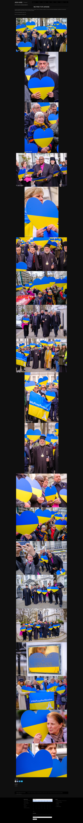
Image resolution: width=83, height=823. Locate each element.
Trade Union (62, 2)
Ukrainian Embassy (54, 792)
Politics (53, 2)
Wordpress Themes (58, 800)
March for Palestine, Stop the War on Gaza (27, 801)
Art (66, 2)
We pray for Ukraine (60, 792)
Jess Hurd (18, 2)
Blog (49, 2)
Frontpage (29, 792)
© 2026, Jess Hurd (58, 806)
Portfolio (39, 2)
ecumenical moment (44, 792)
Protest (57, 2)
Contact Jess (44, 2)
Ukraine (51, 792)
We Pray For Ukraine (41, 7)
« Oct (33, 811)
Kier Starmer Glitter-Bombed (26, 804)
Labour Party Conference (25, 806)
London (49, 792)
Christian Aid (34, 792)
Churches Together (39, 792)
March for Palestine (26, 802)
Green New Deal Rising (26, 807)
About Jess (34, 2)
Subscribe (34, 819)
